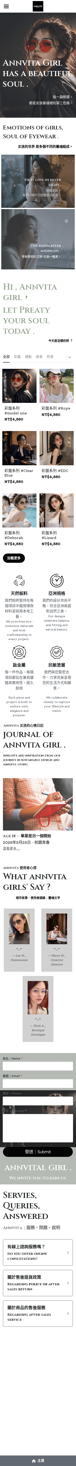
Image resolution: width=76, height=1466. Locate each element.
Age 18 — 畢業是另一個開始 (27, 835)
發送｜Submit (38, 1151)
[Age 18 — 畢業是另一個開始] (38, 804)
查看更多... (11, 848)
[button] (38, 1253)
